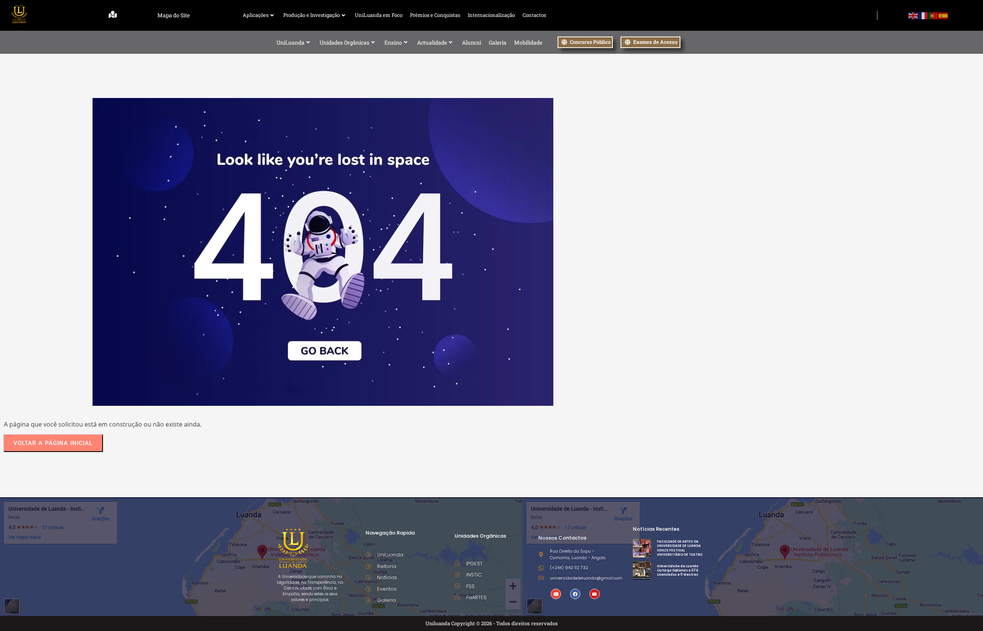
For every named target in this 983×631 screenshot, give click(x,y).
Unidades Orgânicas (344, 42)
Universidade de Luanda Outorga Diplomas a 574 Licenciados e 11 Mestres (677, 570)
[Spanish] (943, 15)
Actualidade (432, 42)
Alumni (471, 42)
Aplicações (255, 15)
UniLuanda (290, 42)
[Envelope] (556, 594)
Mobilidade (528, 42)
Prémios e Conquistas (435, 15)
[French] (923, 15)
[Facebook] (575, 594)
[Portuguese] (933, 15)
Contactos (534, 15)
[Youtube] (594, 594)
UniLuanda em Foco (378, 15)
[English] (913, 15)
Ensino (393, 42)
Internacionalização (491, 15)
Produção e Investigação (311, 15)
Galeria (497, 42)
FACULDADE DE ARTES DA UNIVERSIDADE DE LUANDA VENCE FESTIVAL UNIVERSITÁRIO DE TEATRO (679, 548)
